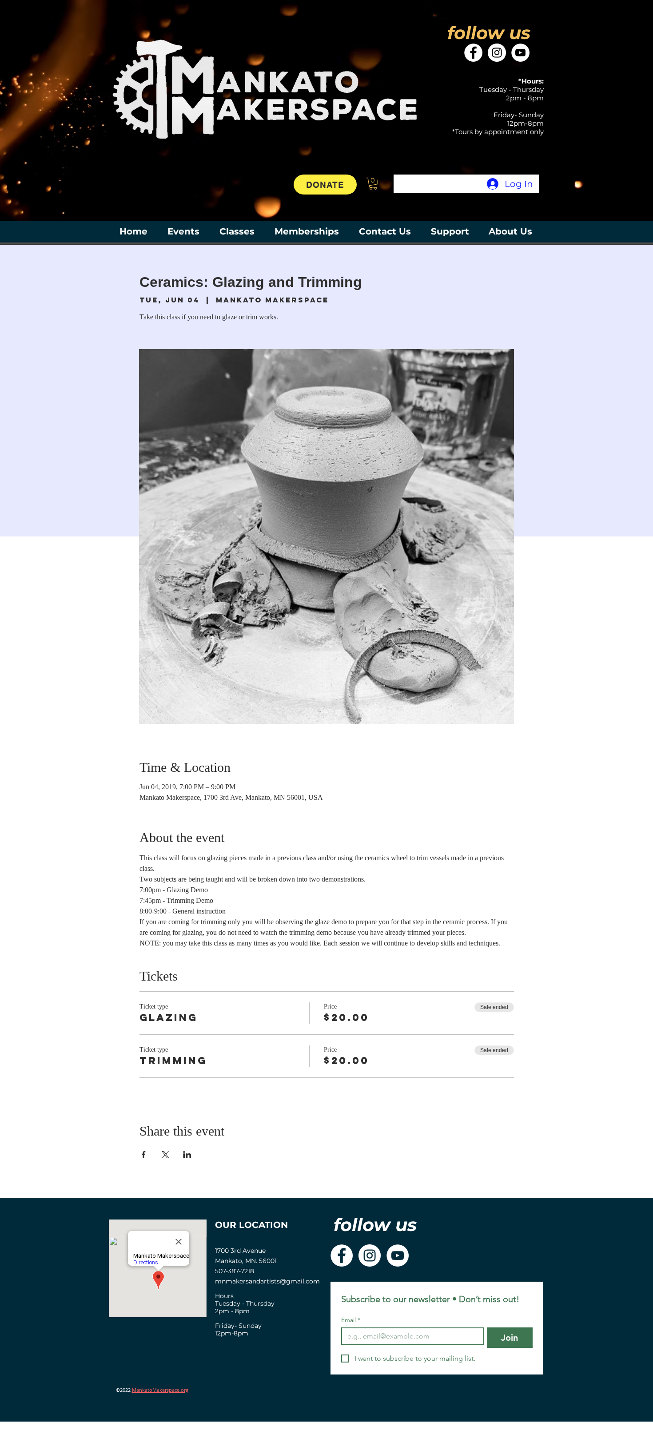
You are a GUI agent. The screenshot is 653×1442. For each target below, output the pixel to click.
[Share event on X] (165, 1154)
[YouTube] (520, 53)
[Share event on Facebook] (143, 1154)
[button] (373, 184)
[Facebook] (473, 53)
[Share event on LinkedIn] (187, 1154)
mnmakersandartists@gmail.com (267, 1281)
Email (350, 1320)
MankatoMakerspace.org (160, 1389)
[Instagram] (497, 53)
